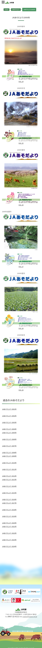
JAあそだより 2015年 (9, 493)
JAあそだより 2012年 (9, 476)
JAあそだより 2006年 (9, 439)
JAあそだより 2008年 (9, 452)
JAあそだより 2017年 (9, 503)
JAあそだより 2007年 (9, 446)
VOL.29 (21, 390)
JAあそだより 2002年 (9, 416)
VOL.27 (21, 266)
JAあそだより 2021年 (9, 526)
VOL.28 (21, 328)
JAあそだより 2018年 (9, 510)
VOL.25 (21, 143)
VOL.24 (21, 81)
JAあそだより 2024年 (9, 546)
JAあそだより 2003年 (9, 422)
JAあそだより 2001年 (9, 409)
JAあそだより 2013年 (9, 479)
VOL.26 (21, 205)
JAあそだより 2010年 (9, 463)
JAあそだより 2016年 (9, 499)
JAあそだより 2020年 (9, 523)
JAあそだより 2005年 (9, 432)
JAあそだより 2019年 (9, 516)
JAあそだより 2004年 (9, 429)
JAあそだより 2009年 (9, 456)
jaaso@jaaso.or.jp (30, 616)
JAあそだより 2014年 (9, 486)
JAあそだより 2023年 (9, 540)
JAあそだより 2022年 (9, 533)
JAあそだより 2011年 (9, 469)
